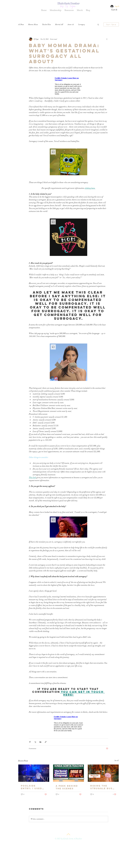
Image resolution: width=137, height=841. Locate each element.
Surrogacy (81, 24)
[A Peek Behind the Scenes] (68, 773)
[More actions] (107, 39)
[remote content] (68, 86)
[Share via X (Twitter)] (35, 742)
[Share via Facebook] (30, 742)
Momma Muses (33, 24)
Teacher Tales (46, 24)
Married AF (59, 24)
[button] (114, 10)
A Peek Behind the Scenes (67, 787)
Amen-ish (71, 24)
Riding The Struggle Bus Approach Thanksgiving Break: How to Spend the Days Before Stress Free (102, 787)
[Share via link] (46, 742)
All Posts (21, 24)
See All (116, 760)
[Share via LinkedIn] (40, 742)
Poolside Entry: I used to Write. (31, 787)
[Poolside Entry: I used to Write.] (33, 773)
